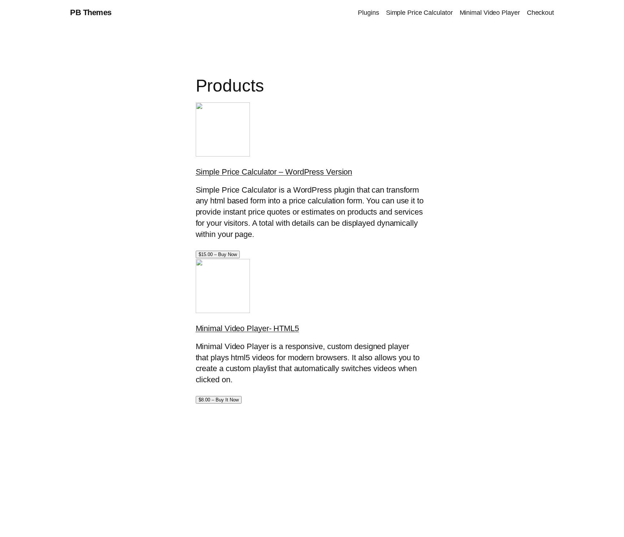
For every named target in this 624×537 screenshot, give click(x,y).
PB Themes (91, 12)
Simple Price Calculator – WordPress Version (274, 171)
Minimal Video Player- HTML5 (247, 328)
